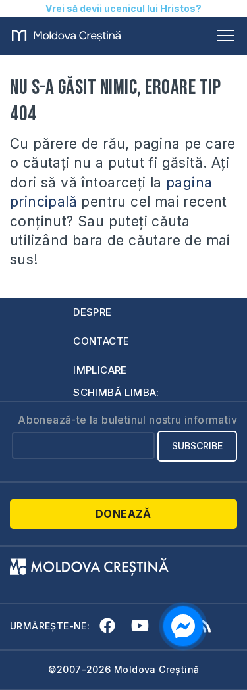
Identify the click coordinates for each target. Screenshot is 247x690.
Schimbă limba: (116, 392)
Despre (92, 312)
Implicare (100, 370)
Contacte (101, 341)
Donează (123, 513)
